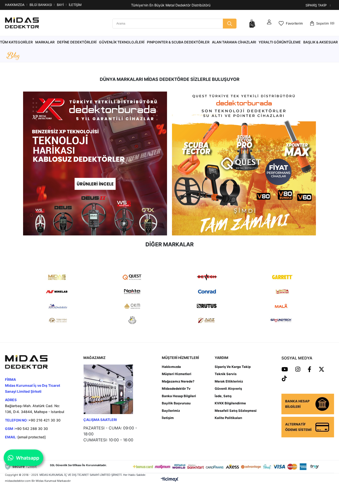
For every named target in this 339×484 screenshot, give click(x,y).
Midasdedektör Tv (176, 388)
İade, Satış (223, 396)
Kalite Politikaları (228, 418)
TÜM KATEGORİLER (16, 42)
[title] (95, 163)
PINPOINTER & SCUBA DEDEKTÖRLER (178, 42)
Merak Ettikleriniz (229, 381)
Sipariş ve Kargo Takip (233, 367)
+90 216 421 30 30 (45, 420)
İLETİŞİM (75, 5)
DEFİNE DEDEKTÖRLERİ (77, 42)
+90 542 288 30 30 (31, 428)
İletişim (168, 418)
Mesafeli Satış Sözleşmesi (236, 411)
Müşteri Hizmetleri (176, 374)
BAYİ (60, 5)
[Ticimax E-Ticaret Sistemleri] (169, 479)
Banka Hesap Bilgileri (179, 396)
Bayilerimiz (171, 411)
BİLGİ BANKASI (41, 5)
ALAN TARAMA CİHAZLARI (234, 42)
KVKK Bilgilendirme (230, 403)
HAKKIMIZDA (15, 5)
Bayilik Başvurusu (176, 403)
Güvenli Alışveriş (228, 388)
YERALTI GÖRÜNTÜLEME (280, 42)
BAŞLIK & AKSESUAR (320, 42)
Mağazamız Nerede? (178, 381)
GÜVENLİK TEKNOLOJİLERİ (121, 42)
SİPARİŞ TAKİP (316, 5)
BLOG (12, 56)
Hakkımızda (171, 367)
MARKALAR (45, 42)
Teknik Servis (226, 374)
